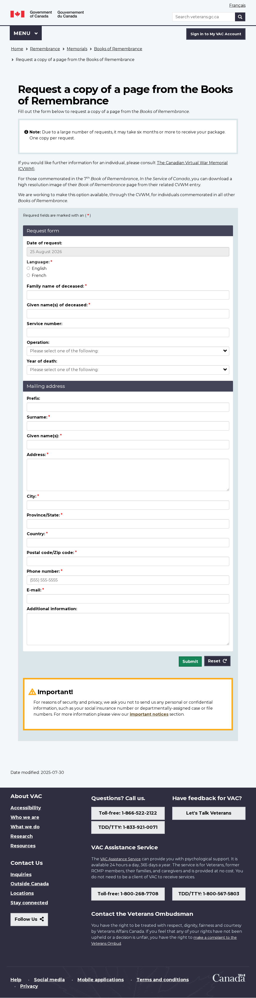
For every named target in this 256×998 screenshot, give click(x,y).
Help (15, 980)
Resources (23, 846)
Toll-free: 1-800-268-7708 (128, 894)
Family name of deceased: (55, 286)
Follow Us (31, 921)
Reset (214, 661)
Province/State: (43, 515)
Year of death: (42, 361)
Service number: (44, 323)
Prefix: (33, 398)
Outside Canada (29, 884)
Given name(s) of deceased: (57, 305)
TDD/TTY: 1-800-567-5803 (208, 894)
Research (21, 836)
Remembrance (45, 48)
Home (17, 48)
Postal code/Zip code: (50, 552)
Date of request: (44, 243)
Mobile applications (101, 980)
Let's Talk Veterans (208, 813)
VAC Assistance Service (120, 859)
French (39, 275)
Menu (23, 33)
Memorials (77, 48)
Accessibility (25, 808)
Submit (190, 661)
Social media (49, 980)
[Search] (240, 16)
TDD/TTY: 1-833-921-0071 (128, 827)
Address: (36, 454)
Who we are (24, 817)
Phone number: (43, 571)
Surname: (37, 417)
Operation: (38, 342)
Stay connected (29, 903)
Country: (36, 533)
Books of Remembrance (118, 48)
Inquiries (21, 874)
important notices (149, 714)
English (39, 268)
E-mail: (34, 590)
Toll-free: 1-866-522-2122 (128, 813)
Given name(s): (43, 436)
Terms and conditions (162, 980)
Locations (22, 893)
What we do (25, 827)
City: (31, 496)
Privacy (29, 986)
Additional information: (52, 608)
